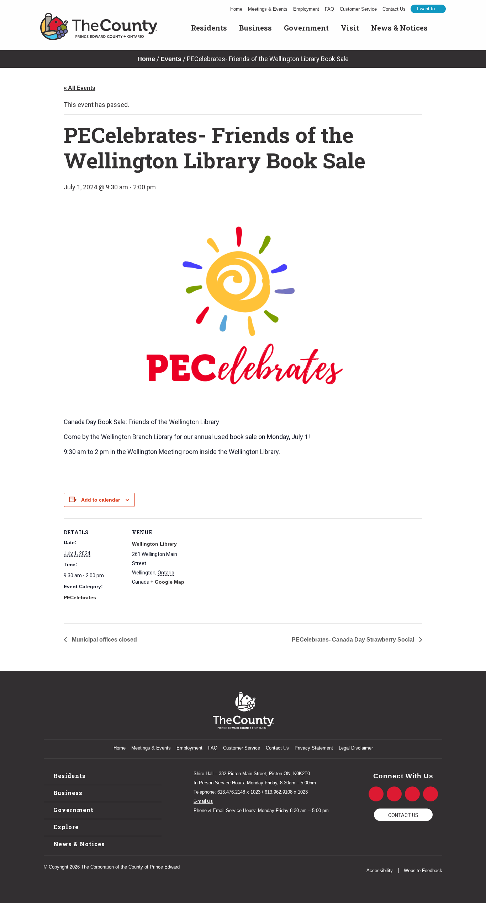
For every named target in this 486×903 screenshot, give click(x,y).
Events (170, 59)
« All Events (79, 88)
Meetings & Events (267, 9)
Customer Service (358, 9)
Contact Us (394, 9)
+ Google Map (167, 582)
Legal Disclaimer (356, 748)
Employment (306, 9)
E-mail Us (203, 801)
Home (236, 9)
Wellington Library (154, 544)
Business (255, 27)
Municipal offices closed (103, 640)
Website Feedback (423, 870)
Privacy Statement (314, 748)
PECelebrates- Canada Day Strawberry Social (354, 640)
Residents (209, 27)
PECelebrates (80, 597)
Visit (350, 27)
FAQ (329, 9)
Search (440, 27)
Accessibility (379, 870)
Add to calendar (100, 499)
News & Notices (399, 27)
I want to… (428, 8)
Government (306, 27)
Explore (66, 827)
